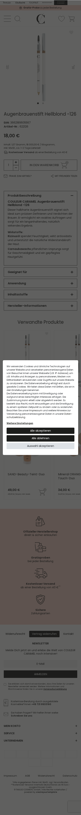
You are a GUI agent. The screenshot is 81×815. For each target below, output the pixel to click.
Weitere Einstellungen (20, 423)
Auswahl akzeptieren (40, 446)
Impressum (35, 410)
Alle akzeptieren (40, 431)
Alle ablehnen (40, 438)
